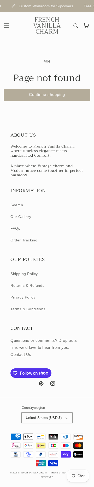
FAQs (15, 228)
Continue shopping (47, 94)
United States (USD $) (44, 418)
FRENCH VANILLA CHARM (33, 472)
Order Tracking (23, 240)
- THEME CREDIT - (59, 472)
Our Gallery (20, 217)
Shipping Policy (24, 274)
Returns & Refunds (27, 285)
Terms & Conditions (27, 309)
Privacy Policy (22, 297)
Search (16, 205)
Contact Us (20, 354)
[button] (6, 25)
